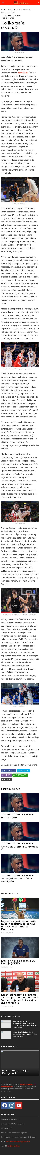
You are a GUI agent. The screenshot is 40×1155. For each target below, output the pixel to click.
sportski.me (23, 73)
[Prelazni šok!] (20, 802)
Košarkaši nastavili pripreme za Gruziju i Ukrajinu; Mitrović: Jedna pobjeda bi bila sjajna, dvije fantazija (19, 998)
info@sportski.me (13, 1146)
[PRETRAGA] (38, 2)
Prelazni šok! (9, 817)
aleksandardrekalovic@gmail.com (18, 1141)
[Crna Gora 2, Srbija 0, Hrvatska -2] (20, 831)
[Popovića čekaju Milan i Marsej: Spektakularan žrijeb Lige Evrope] (6, 1035)
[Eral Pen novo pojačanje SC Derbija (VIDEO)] (20, 947)
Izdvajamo (6, 814)
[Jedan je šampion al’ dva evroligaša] (20, 863)
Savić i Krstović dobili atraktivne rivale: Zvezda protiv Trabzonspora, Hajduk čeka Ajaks (25, 1024)
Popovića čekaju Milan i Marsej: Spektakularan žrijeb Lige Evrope (25, 1034)
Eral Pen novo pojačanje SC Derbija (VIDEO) (18, 962)
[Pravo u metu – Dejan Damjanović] (20, 1063)
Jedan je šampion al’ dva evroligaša (16, 880)
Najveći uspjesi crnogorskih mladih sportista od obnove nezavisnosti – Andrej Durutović (18, 925)
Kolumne (16, 814)
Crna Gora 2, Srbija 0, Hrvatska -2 (19, 848)
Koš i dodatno (28, 814)
